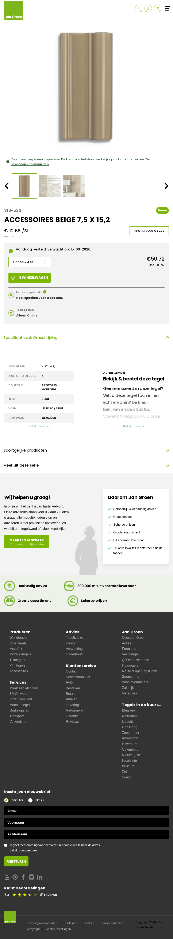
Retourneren (75, 710)
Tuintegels (17, 660)
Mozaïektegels (20, 654)
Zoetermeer (130, 733)
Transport (16, 716)
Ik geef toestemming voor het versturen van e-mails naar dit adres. (55, 847)
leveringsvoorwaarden (30, 164)
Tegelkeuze (74, 637)
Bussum (128, 766)
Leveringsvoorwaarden (42, 923)
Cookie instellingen (58, 929)
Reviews (72, 721)
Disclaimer (70, 923)
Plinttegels (17, 665)
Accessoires (18, 671)
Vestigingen (131, 654)
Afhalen (71, 699)
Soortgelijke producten (25, 450)
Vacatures (129, 693)
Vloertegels (18, 643)
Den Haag (129, 727)
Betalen (71, 693)
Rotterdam (130, 716)
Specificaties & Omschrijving (30, 337)
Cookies (89, 923)
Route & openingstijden (139, 671)
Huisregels (130, 665)
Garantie (72, 716)
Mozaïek (15, 649)
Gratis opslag (19, 710)
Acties (126, 643)
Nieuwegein (131, 755)
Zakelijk (128, 688)
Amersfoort (130, 738)
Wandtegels (18, 637)
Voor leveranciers (135, 682)
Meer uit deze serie (21, 465)
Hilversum (129, 744)
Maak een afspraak (23, 688)
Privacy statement (112, 923)
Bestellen (73, 688)
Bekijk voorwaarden (23, 850)
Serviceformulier (78, 677)
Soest (126, 777)
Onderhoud (74, 654)
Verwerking (17, 721)
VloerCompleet (20, 699)
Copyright (33, 929)
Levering (72, 705)
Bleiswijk (128, 710)
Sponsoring (130, 676)
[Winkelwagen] (157, 8)
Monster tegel (19, 705)
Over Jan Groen (134, 637)
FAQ (69, 682)
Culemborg (130, 749)
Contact (71, 671)
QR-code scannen (135, 660)
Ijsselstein (129, 760)
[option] (86, 86)
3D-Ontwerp (18, 693)
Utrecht (127, 721)
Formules (129, 649)
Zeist (125, 772)
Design (71, 643)
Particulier (16, 800)
